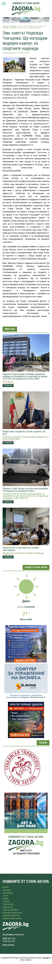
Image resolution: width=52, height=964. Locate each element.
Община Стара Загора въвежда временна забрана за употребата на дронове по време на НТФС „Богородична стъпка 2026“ (25, 376)
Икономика (8, 893)
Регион (6, 887)
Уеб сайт (46, 958)
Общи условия (8, 945)
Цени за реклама (10, 910)
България (7, 890)
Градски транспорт (11, 915)
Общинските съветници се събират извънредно (21, 548)
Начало (5, 26)
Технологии (8, 904)
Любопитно (8, 907)
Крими (5, 899)
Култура (6, 901)
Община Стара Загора (12, 918)
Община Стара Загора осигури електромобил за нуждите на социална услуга (25, 489)
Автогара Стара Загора (12, 913)
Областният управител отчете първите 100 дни (24, 432)
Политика (13, 26)
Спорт (5, 896)
